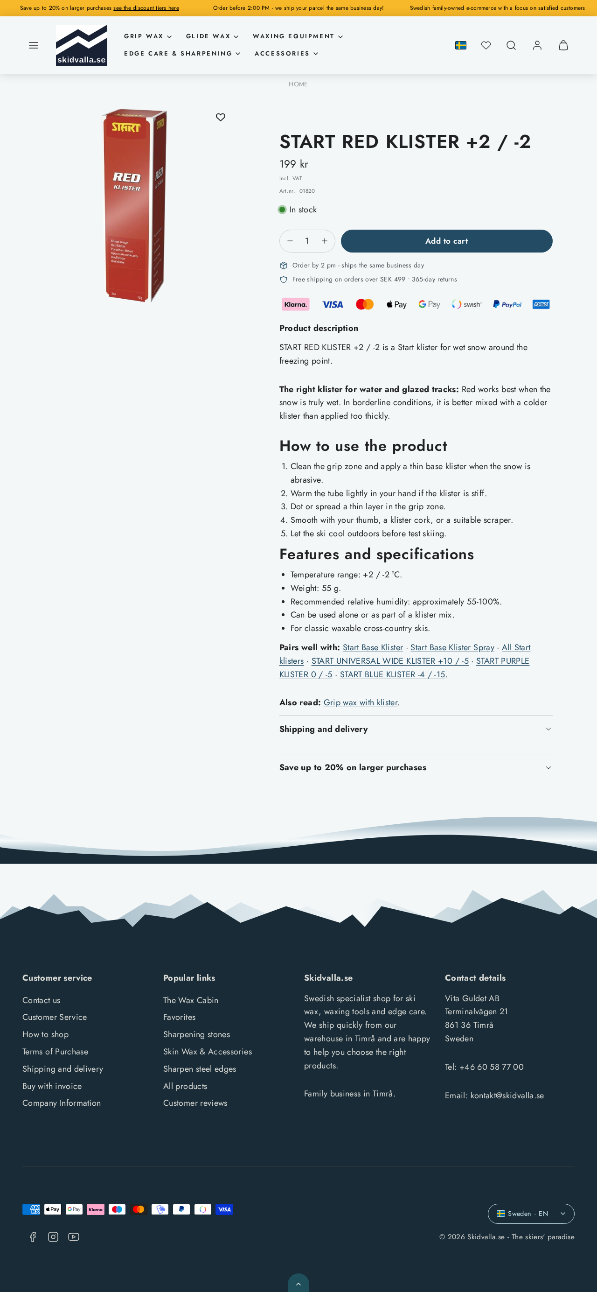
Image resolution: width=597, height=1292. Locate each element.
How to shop (45, 1034)
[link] (537, 45)
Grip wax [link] (144, 36)
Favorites (179, 1017)
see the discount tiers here (146, 8)
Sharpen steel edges (199, 1069)
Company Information (61, 1103)
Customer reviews (195, 1103)
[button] (33, 45)
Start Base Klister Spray (452, 647)
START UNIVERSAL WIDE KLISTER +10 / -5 (390, 661)
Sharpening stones (196, 1034)
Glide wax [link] (208, 36)
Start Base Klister (373, 647)
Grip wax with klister (361, 702)
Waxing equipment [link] (294, 36)
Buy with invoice (52, 1086)
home (298, 84)
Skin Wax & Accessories (207, 1052)
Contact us (41, 1000)
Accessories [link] (282, 53)
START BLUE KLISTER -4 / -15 (392, 674)
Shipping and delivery (63, 1069)
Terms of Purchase (55, 1052)
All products (185, 1086)
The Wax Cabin (191, 1000)
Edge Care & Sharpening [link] (178, 53)
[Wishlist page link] (486, 45)
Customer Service (54, 1017)
